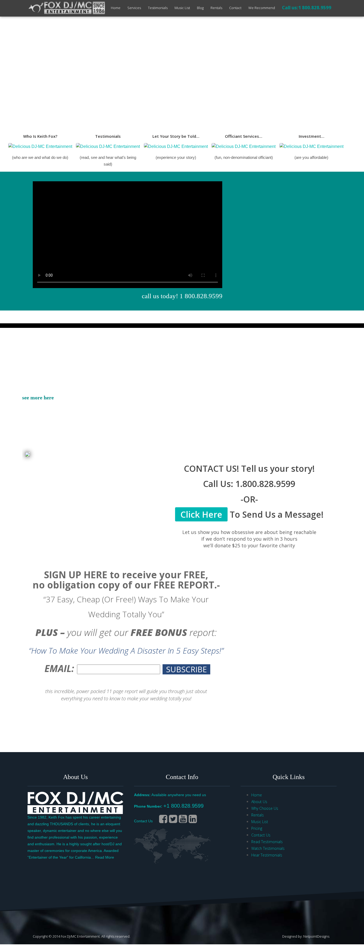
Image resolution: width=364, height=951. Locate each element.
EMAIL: (59, 668)
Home (115, 7)
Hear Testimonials (266, 855)
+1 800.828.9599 (183, 806)
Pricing (256, 828)
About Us (259, 801)
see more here (38, 397)
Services (134, 7)
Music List (182, 7)
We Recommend (261, 7)
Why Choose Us (264, 808)
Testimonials (158, 7)
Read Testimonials (267, 841)
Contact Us (143, 821)
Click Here (201, 514)
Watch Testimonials (268, 848)
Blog (200, 7)
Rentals (216, 7)
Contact (235, 7)
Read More (104, 857)
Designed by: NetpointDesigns (305, 936)
